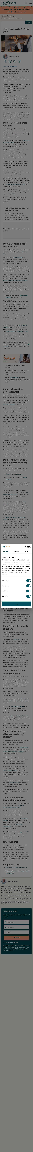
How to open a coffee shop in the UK (17, 868)
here (16, 942)
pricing (12, 194)
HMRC (8, 474)
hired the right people (17, 706)
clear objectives (18, 257)
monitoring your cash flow (22, 832)
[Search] (26, 2)
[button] (30, 3)
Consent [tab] (5, 551)
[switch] (28, 585)
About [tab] (27, 551)
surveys (10, 175)
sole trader (19, 474)
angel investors (10, 331)
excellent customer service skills (18, 701)
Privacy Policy (6, 947)
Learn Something (9, 16)
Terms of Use (23, 945)
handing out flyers (14, 782)
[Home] (2, 16)
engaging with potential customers (13, 751)
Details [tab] (16, 551)
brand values (25, 699)
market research (18, 133)
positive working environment (19, 716)
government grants (22, 331)
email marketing (24, 747)
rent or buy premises (9, 404)
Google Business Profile (10, 770)
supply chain (17, 639)
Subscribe (16, 937)
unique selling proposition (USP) (15, 184)
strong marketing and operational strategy (15, 280)
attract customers (15, 135)
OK (17, 604)
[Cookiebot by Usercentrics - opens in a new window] (23, 547)
